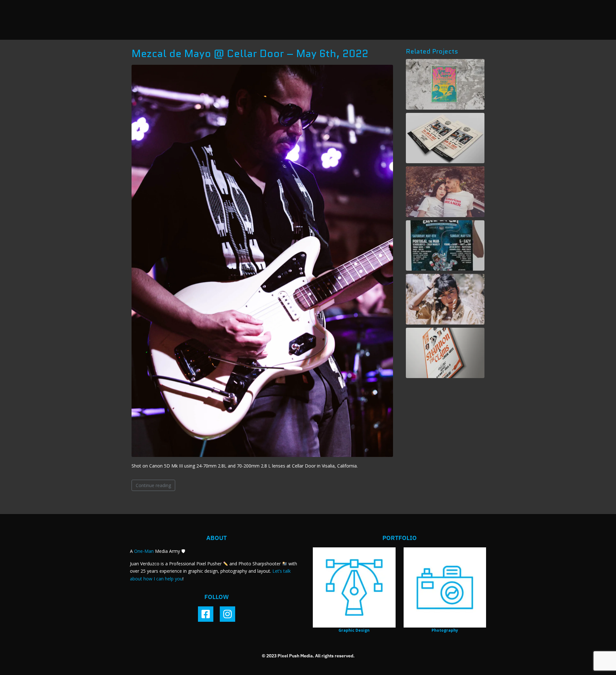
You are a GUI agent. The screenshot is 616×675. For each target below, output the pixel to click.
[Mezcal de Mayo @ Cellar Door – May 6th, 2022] (262, 260)
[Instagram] (227, 614)
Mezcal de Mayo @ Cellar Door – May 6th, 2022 (250, 53)
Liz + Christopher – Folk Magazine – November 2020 (445, 191)
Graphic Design (354, 630)
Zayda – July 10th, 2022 (445, 299)
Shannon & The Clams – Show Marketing (445, 352)
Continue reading (153, 485)
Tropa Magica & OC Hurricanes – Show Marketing (445, 84)
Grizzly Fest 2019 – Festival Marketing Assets (445, 245)
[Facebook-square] (205, 614)
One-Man (144, 551)
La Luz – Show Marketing (445, 138)
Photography (445, 630)
